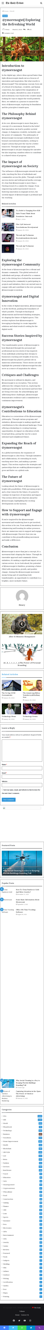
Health (5, 1145)
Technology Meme (9, 716)
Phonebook (7, 1127)
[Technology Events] (32, 708)
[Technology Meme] (11, 708)
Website (4, 781)
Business (6, 1134)
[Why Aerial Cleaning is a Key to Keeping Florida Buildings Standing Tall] (8, 1083)
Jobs (5, 1239)
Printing (6, 1296)
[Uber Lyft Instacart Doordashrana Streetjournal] (8, 227)
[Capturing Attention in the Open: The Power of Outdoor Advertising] (8, 1096)
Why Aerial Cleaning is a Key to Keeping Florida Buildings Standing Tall (28, 1082)
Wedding (6, 1264)
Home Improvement (10, 1141)
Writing (6, 1278)
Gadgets (6, 1260)
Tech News (7, 1138)
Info (4, 1120)
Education (6, 1177)
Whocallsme (7, 1192)
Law (4, 1156)
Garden (5, 1286)
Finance (6, 1206)
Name (4, 764)
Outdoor (6, 1275)
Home (6, 11)
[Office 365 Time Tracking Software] (8, 993)
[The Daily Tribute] (15, 3)
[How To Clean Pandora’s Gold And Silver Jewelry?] (8, 893)
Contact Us (25, 1315)
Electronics (7, 1228)
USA (4, 1116)
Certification (8, 1282)
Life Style (6, 1152)
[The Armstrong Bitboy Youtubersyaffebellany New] (32, 685)
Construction (8, 1199)
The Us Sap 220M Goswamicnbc (8, 694)
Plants (5, 1293)
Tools (5, 1257)
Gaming (6, 1203)
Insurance (6, 1221)
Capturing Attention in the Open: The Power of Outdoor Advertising (28, 1093)
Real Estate (7, 1170)
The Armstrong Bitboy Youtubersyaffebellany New (31, 695)
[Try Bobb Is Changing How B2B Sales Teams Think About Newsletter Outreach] (8, 213)
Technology (7, 1130)
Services (6, 1166)
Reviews (6, 1249)
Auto (5, 1181)
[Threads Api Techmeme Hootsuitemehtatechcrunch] (8, 238)
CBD (4, 1210)
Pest (5, 1289)
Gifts (5, 1231)
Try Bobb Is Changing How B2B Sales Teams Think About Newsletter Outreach (28, 213)
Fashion (6, 1163)
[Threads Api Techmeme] (8, 248)
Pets (5, 1224)
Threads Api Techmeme (25, 246)
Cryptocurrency (9, 1188)
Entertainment (8, 1235)
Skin (4, 1268)
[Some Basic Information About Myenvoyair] (8, 903)
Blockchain (7, 1148)
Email (4, 773)
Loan (5, 1213)
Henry (7, 29)
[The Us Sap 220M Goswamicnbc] (11, 685)
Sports (5, 1217)
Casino (5, 1246)
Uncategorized (8, 1185)
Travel (5, 1174)
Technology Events (30, 716)
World (12, 11)
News (5, 1159)
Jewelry (6, 1242)
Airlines (6, 1271)
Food (5, 1195)
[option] (22, 863)
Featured (6, 1253)
